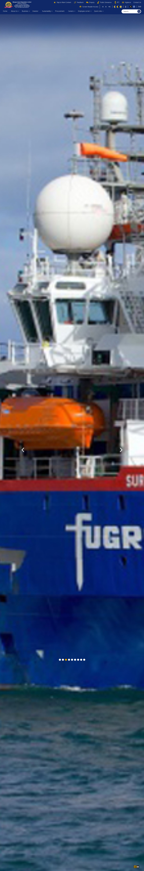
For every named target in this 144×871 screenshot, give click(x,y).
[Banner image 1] (60, 660)
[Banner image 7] (78, 660)
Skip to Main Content (64, 2)
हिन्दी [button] (139, 7)
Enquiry (91, 2)
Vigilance (128, 2)
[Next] (121, 450)
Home (5, 11)
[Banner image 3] (66, 660)
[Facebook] (134, 6)
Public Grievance (105, 2)
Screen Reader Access (90, 7)
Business (25, 11)
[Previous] (23, 450)
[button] (138, 867)
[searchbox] (131, 11)
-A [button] (102, 7)
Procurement (59, 11)
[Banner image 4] (69, 660)
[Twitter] (130, 6)
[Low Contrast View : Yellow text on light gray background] (121, 7)
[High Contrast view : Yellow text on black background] (118, 7)
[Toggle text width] (125, 6)
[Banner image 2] (63, 660)
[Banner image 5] (72, 660)
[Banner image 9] (84, 660)
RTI (118, 2)
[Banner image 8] (81, 660)
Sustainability (46, 11)
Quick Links (98, 11)
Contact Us (137, 2)
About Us (14, 11)
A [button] (105, 7)
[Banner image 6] (75, 660)
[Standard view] (115, 7)
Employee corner (84, 11)
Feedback (80, 2)
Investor (35, 11)
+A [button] (109, 7)
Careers (71, 11)
